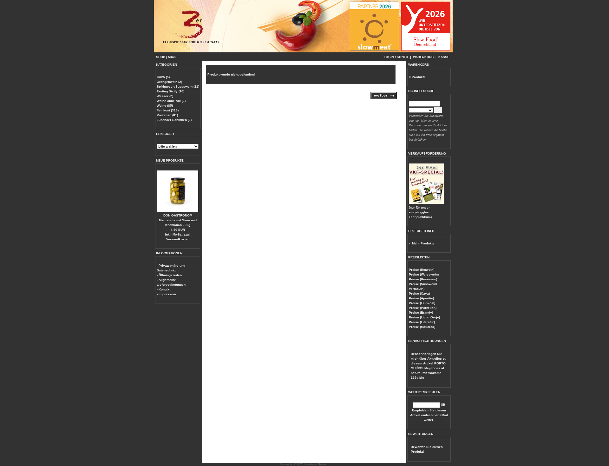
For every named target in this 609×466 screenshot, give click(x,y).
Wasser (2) (165, 96)
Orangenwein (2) (169, 81)
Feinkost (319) (168, 110)
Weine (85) (165, 105)
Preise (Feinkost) (422, 303)
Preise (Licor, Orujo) (424, 317)
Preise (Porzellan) (422, 308)
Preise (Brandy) (421, 312)
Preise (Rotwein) (421, 269)
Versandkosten (177, 239)
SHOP (160, 57)
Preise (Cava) (419, 293)
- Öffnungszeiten (169, 275)
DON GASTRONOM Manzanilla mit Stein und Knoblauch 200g (178, 220)
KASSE (443, 57)
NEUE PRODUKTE (170, 160)
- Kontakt (163, 289)
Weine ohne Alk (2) (171, 101)
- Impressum (166, 294)
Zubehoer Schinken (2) (174, 120)
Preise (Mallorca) (422, 327)
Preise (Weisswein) (424, 274)
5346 (172, 57)
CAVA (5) (163, 77)
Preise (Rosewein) (423, 279)
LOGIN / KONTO (396, 57)
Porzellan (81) (167, 115)
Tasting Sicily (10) (170, 91)
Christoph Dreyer (315, 464)
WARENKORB (423, 57)
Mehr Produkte (423, 243)
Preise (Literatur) (422, 322)
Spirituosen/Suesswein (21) (178, 86)
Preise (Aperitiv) (421, 298)
